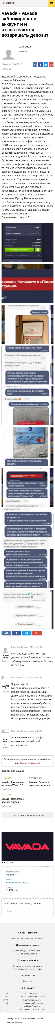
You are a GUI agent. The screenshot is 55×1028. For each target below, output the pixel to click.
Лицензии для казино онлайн (27, 950)
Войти (48, 759)
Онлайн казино (32, 993)
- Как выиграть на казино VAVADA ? (13, 783)
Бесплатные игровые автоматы (27, 966)
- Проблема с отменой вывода (13, 800)
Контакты (27, 981)
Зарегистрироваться (30, 763)
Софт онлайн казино (27, 954)
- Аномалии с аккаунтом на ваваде (40, 783)
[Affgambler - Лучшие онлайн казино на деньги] (9, 3)
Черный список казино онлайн (27, 969)
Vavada (10, 874)
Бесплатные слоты (32, 1000)
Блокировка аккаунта (17, 882)
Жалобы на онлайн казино (32, 1009)
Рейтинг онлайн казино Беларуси (27, 938)
